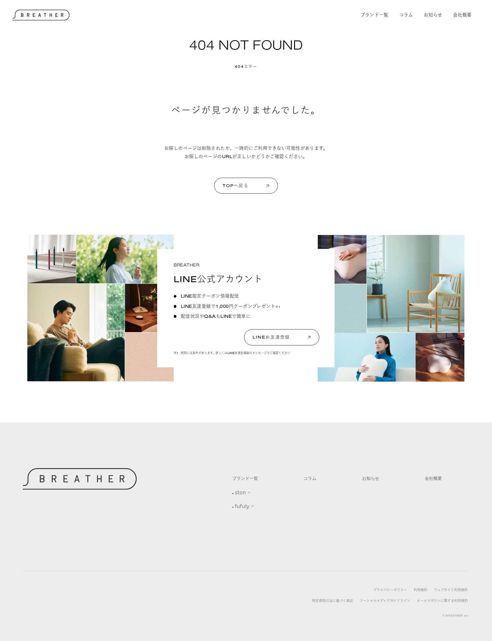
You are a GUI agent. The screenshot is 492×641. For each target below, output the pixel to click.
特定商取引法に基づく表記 (332, 601)
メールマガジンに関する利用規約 (442, 601)
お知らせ (370, 478)
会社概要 (433, 478)
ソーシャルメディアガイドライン (385, 601)
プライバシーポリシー (390, 590)
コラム (310, 478)
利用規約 (420, 590)
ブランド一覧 (245, 478)
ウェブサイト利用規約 (451, 590)
